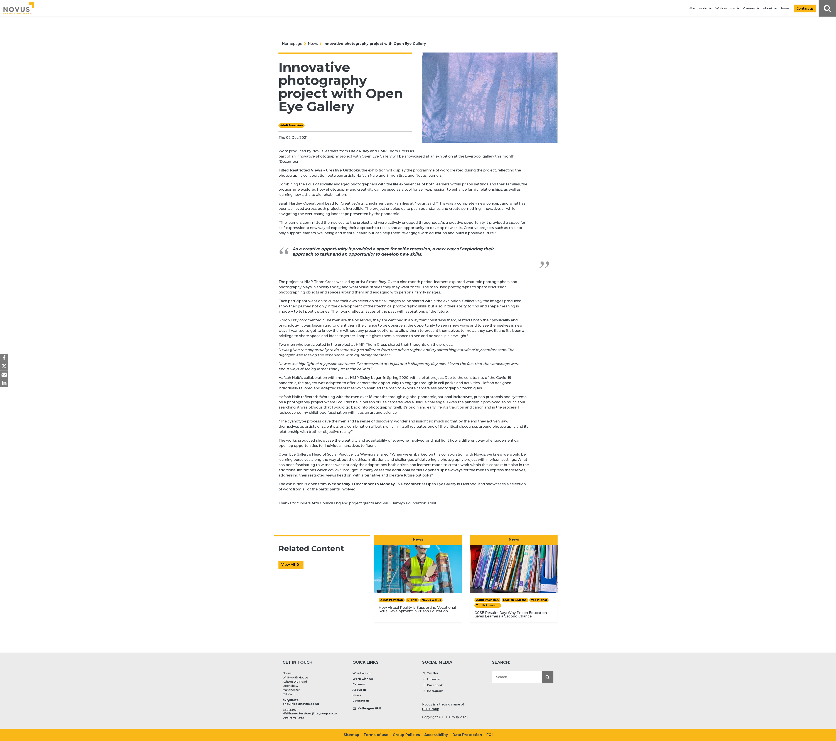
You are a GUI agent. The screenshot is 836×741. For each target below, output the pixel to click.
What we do (362, 673)
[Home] (19, 8)
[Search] (547, 677)
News (785, 8)
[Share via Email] (4, 375)
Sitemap (351, 735)
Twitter (432, 673)
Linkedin (433, 679)
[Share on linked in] (4, 383)
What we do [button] (698, 8)
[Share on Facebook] (4, 358)
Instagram (435, 691)
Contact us (361, 700)
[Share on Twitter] (4, 366)
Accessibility (436, 735)
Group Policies (406, 735)
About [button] (767, 8)
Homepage (292, 44)
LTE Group (430, 709)
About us (359, 689)
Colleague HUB (369, 708)
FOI (489, 735)
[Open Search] (827, 8)
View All (288, 565)
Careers (358, 684)
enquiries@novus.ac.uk (301, 703)
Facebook (435, 685)
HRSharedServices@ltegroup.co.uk (310, 713)
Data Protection (467, 735)
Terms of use (376, 735)
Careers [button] (749, 8)
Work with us (362, 678)
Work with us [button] (725, 8)
